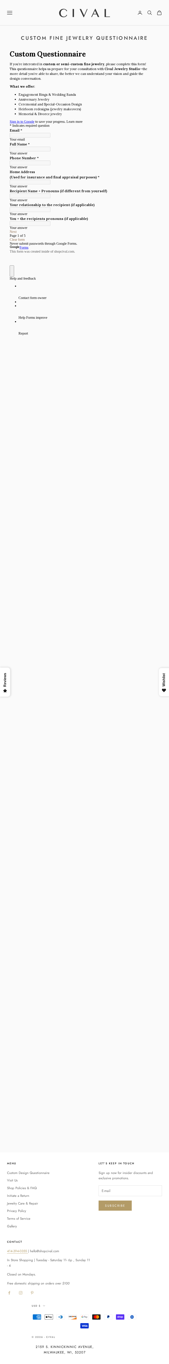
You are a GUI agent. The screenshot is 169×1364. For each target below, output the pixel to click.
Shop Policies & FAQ (22, 1188)
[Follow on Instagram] (20, 1293)
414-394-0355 (17, 1251)
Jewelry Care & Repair (22, 1203)
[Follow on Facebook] (9, 1293)
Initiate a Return (18, 1195)
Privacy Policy (16, 1210)
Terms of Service (18, 1218)
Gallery (12, 1226)
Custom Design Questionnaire (28, 1172)
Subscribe (115, 1205)
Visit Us (12, 1180)
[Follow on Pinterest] (32, 1293)
